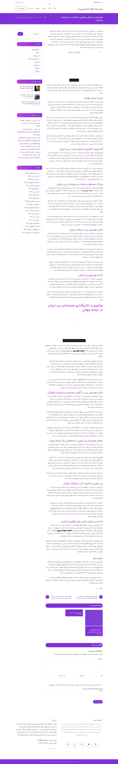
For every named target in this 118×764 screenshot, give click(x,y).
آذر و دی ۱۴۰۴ (34, 192)
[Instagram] (81, 744)
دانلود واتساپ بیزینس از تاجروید (93, 729)
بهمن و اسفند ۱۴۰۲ (32, 211)
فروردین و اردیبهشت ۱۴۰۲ (30, 233)
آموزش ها (35, 50)
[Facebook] (95, 744)
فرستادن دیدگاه (97, 702)
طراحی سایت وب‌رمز (66, 727)
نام (102, 675)
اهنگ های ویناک (87, 191)
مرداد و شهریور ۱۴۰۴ (32, 201)
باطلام (89, 724)
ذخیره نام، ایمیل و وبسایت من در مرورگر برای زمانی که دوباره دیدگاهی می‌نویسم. (75, 685)
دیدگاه (100, 659)
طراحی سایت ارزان (54, 761)
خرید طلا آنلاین (77, 724)
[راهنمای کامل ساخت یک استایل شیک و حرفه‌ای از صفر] (37, 88)
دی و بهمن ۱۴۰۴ (33, 189)
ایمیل (82, 675)
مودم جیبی (84, 724)
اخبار (97, 588)
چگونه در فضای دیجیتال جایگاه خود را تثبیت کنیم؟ (30, 123)
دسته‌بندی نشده (33, 59)
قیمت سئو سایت (88, 732)
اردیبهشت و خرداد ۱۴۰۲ (31, 229)
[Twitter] (88, 744)
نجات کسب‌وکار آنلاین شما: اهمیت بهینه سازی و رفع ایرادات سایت (30, 102)
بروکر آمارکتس (35, 144)
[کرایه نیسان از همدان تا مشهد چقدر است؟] (37, 97)
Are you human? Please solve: (92, 689)
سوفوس (79, 735)
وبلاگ (37, 71)
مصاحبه (36, 65)
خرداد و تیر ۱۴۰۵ (33, 179)
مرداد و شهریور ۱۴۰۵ (32, 173)
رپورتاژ (36, 62)
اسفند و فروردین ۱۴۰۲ (32, 207)
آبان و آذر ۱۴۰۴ (34, 195)
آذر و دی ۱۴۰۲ (34, 217)
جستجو (20, 34)
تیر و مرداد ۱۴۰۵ (33, 176)
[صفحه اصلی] (44, 17)
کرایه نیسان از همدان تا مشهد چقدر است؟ (26, 95)
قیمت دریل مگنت (94, 727)
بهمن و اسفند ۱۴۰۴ (32, 186)
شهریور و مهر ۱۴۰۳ (32, 204)
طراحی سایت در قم (97, 724)
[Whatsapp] (74, 744)
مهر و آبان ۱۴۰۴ (33, 198)
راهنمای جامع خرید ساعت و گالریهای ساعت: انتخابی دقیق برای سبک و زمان (30, 146)
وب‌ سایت (61, 675)
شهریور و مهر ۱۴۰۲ (32, 223)
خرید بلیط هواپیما (76, 727)
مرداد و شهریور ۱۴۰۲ (32, 226)
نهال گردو (70, 724)
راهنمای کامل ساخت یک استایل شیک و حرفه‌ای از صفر (26, 88)
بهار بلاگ (36, 56)
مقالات (36, 68)
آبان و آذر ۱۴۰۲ (34, 220)
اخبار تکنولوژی (85, 727)
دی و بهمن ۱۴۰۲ (33, 214)
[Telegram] (67, 744)
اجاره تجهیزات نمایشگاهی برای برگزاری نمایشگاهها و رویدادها (29, 132)
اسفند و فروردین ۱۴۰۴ (31, 182)
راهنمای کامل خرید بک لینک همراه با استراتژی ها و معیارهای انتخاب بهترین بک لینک (29, 155)
